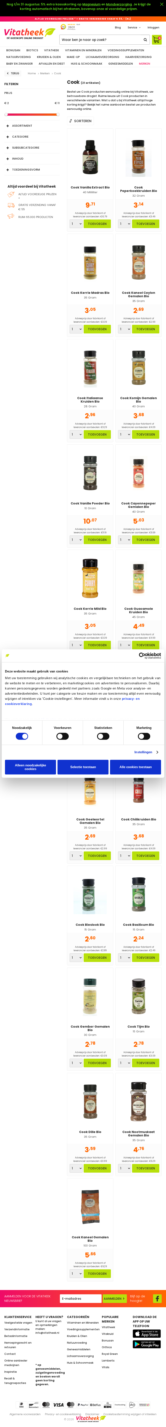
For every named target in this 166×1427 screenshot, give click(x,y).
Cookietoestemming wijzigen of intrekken (130, 1414)
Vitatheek (51, 50)
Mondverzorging (119, 4)
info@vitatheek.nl (47, 1333)
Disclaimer (92, 1414)
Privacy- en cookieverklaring (63, 1414)
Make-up (73, 57)
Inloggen (153, 27)
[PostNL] (132, 1404)
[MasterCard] (46, 1404)
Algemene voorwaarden (25, 1414)
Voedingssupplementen (126, 50)
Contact (10, 1354)
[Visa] (58, 1404)
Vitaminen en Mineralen (83, 50)
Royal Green (110, 1354)
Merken (144, 64)
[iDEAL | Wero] (21, 1404)
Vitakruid (107, 1334)
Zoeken (145, 39)
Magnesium (91, 4)
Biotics (32, 50)
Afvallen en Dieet (52, 64)
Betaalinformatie (15, 1336)
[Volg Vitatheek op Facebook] (157, 1298)
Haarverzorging (138, 57)
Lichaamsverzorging (102, 57)
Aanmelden (112, 1298)
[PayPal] (83, 1404)
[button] (31, 124)
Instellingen (143, 752)
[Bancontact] (34, 1404)
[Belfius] (95, 1404)
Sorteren (82, 120)
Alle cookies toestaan (136, 767)
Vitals (105, 1367)
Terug (15, 73)
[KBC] (107, 1404)
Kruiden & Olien (49, 57)
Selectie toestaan (83, 767)
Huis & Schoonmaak (86, 64)
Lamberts (108, 1360)
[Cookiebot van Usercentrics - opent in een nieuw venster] (142, 655)
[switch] (62, 736)
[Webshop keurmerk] (144, 1404)
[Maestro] (71, 1404)
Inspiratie (10, 1372)
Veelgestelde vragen (18, 1322)
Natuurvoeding (18, 57)
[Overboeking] (120, 1404)
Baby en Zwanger (19, 64)
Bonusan (13, 50)
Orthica (107, 1347)
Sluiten (162, 4)
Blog (118, 27)
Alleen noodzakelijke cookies (30, 767)
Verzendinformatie (17, 1329)
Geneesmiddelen (120, 64)
